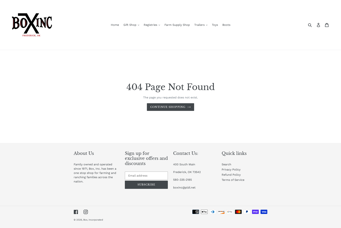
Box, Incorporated (93, 219)
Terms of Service (233, 180)
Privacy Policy (231, 169)
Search (226, 164)
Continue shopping (167, 107)
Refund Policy (231, 174)
